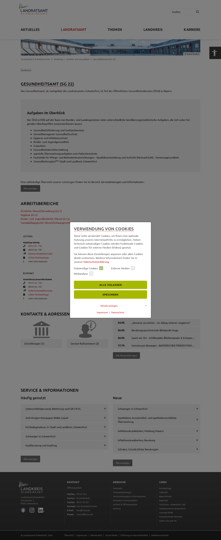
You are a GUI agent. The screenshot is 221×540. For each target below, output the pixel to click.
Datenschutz (117, 312)
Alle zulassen (110, 284)
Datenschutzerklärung (96, 261)
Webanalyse (81, 273)
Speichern (110, 294)
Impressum (102, 312)
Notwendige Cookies (86, 268)
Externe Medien (120, 268)
